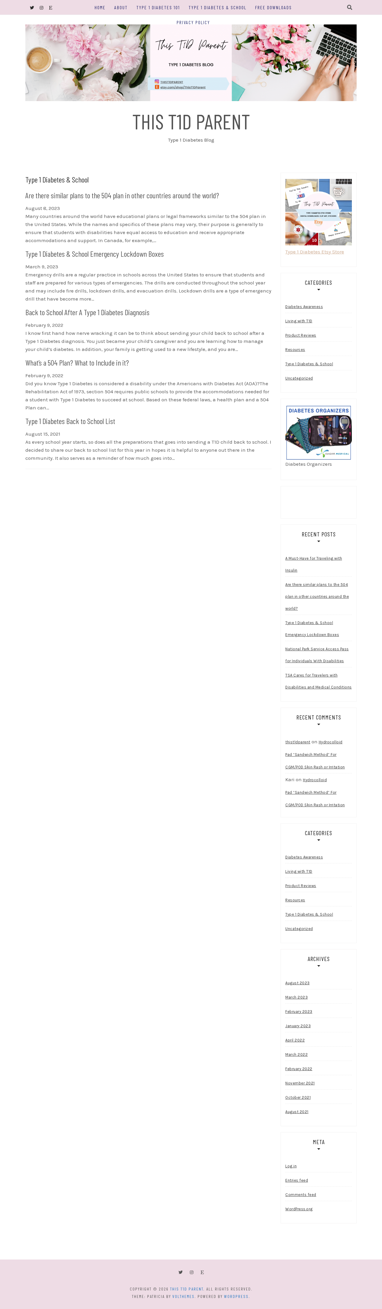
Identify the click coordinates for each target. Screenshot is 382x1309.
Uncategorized (299, 378)
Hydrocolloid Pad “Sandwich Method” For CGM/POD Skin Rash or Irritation (315, 754)
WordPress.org (299, 1209)
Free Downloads (273, 7)
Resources (295, 349)
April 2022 (295, 1040)
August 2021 (297, 1112)
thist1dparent (297, 742)
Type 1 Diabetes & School (218, 7)
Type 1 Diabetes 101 (158, 7)
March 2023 (296, 997)
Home (100, 7)
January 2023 (298, 1026)
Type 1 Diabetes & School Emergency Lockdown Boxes (312, 629)
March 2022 (296, 1054)
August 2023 (297, 983)
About (121, 7)
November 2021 (300, 1083)
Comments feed (300, 1194)
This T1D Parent (191, 121)
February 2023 (298, 1011)
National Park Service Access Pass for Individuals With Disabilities (317, 655)
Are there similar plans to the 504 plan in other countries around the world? (317, 596)
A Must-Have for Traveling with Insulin (313, 564)
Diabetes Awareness (304, 306)
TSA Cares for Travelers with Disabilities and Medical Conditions (318, 681)
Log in (291, 1166)
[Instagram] (191, 1272)
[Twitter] (180, 1272)
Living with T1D (298, 321)
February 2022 (298, 1069)
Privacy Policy (193, 22)
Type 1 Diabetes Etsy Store (314, 252)
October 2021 (298, 1097)
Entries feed (296, 1180)
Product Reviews (300, 335)
